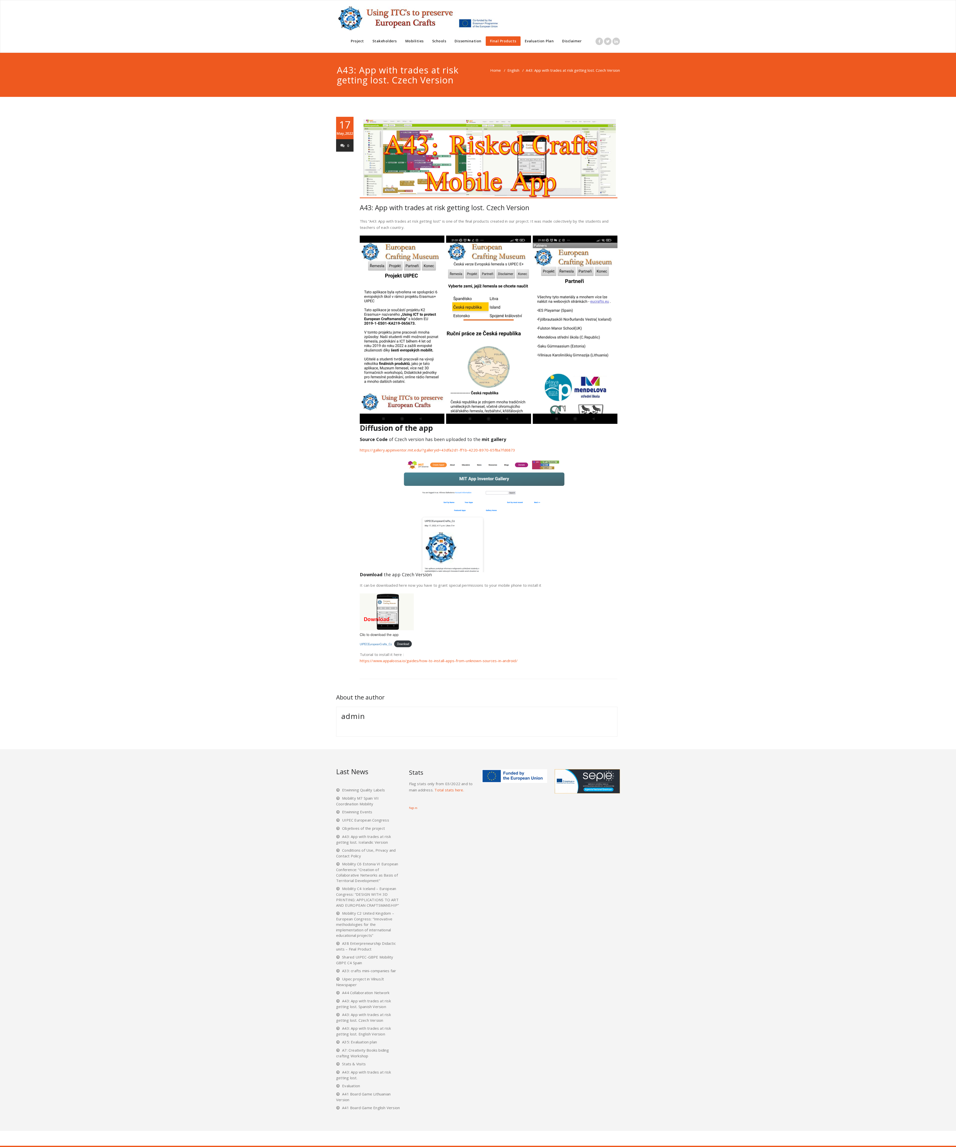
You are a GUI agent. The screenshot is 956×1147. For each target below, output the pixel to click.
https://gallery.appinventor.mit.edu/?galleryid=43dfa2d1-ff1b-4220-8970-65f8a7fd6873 (437, 449)
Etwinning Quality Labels (363, 789)
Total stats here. (449, 789)
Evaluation (351, 1085)
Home (495, 70)
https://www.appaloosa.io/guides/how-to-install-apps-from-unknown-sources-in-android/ (439, 660)
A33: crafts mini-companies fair (369, 970)
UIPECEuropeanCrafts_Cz (376, 644)
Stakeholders (384, 41)
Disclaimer (572, 41)
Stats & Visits (354, 1063)
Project (357, 41)
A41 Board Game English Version (371, 1107)
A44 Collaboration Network (365, 992)
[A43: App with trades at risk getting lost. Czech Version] (488, 157)
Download (403, 644)
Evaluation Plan (539, 41)
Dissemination (468, 41)
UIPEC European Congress (365, 820)
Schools (439, 41)
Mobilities (414, 41)
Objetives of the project (363, 828)
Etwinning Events (357, 811)
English (513, 70)
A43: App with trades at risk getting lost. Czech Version (444, 207)
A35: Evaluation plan (359, 1041)
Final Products (503, 41)
